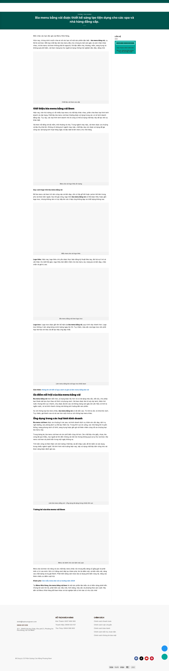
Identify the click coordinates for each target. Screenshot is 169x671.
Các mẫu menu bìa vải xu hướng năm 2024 (58, 581)
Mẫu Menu (126, 7)
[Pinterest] (152, 658)
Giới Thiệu (94, 7)
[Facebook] (136, 658)
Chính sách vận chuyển (103, 625)
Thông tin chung (85, 14)
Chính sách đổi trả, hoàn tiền (105, 632)
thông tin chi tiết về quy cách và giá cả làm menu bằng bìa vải (65, 390)
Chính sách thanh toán (102, 621)
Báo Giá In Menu (113, 7)
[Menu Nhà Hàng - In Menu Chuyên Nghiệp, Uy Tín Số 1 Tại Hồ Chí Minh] (43, 7)
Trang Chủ (83, 7)
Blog (134, 7)
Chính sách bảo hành (102, 628)
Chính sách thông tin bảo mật (105, 635)
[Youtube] (147, 658)
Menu (101, 7)
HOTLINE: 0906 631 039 (125, 43)
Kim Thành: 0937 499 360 (125, 47)
